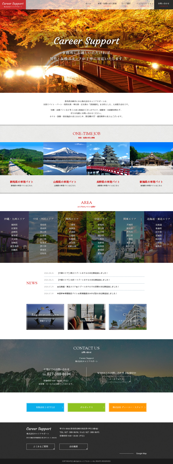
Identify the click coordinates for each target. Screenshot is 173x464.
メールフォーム (116, 379)
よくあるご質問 (40, 447)
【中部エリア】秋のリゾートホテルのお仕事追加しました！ (82, 273)
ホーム (88, 5)
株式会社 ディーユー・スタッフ (128, 407)
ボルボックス (86, 407)
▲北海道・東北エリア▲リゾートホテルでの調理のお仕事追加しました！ (88, 287)
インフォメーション (144, 5)
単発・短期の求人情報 (107, 5)
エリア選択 (126, 5)
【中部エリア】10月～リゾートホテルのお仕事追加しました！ (83, 280)
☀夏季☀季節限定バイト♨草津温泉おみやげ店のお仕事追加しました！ (87, 294)
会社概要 (73, 447)
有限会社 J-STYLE (45, 407)
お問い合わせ (163, 5)
